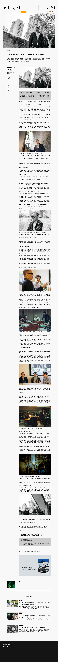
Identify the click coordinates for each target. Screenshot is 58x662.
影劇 (14, 67)
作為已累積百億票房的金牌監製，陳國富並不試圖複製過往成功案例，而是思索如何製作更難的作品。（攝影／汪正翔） (33, 232)
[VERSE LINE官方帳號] (53, 12)
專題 (11, 67)
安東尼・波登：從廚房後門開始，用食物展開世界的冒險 (33, 628)
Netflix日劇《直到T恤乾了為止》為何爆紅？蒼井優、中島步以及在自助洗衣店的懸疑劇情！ (34, 603)
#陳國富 (8, 78)
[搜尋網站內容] (45, 12)
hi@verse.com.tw (33, 660)
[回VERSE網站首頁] (12, 7)
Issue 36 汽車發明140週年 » (42, 6)
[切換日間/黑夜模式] (44, 12)
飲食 (23, 625)
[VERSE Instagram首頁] (52, 12)
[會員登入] (47, 12)
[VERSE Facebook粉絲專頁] (50, 12)
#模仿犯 (8, 77)
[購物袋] (49, 12)
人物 (8, 67)
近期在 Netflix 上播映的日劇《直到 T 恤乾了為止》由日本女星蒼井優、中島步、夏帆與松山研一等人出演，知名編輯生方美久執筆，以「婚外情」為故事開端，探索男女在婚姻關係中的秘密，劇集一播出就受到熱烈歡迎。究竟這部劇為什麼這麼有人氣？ (35, 607)
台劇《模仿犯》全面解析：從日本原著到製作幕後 (31, 551)
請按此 (27, 539)
